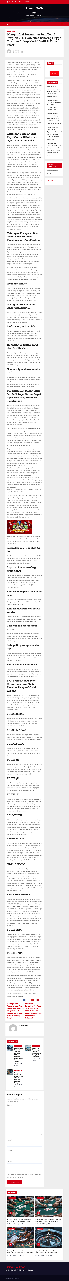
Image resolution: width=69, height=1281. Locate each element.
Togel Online (11, 31)
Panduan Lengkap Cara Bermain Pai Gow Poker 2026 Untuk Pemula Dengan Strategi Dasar (54, 105)
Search (50, 63)
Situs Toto (50, 181)
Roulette (11, 1229)
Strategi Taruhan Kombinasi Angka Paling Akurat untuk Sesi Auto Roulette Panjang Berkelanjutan (54, 118)
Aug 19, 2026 (13, 1255)
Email (9, 1151)
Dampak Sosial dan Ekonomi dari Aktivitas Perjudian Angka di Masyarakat (18, 1078)
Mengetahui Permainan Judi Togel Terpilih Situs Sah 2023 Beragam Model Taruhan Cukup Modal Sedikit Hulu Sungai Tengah (15, 1011)
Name (9, 1140)
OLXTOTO (17, 1278)
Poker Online (12, 1197)
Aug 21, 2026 (13, 1224)
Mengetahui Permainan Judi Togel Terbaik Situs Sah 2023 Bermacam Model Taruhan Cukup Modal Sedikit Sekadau (33, 1011)
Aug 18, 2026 (41, 1255)
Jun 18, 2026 (18, 1063)
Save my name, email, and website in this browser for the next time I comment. (24, 1176)
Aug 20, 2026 (41, 1224)
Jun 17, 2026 (36, 1058)
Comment (10, 1105)
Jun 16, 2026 (18, 1084)
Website (9, 1161)
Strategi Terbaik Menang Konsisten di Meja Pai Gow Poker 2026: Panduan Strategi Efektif (53, 91)
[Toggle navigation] (62, 24)
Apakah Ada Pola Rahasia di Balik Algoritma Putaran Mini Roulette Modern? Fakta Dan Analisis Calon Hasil (48, 1252)
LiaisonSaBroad (15, 1267)
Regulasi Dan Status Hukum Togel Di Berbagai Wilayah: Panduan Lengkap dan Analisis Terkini (19, 1054)
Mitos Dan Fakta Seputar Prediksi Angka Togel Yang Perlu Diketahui (37, 1052)
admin (17, 50)
